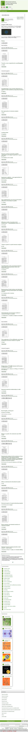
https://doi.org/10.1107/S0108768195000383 (9, 351)
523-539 (11, 324)
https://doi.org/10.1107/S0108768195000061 (9, 298)
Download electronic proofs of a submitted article (10, 708)
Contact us (7, 728)
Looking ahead (4, 132)
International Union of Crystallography (16, 727)
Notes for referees (5, 696)
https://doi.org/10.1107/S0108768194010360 (9, 441)
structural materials (7, 604)
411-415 (11, 95)
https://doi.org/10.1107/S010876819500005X (9, 251)
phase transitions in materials (8, 591)
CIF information (4, 697)
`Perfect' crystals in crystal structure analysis (11, 244)
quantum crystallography (8, 596)
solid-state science (7, 601)
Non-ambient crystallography (7, 664)
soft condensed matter (7, 599)
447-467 (11, 184)
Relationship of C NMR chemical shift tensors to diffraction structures (11, 367)
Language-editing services (6, 704)
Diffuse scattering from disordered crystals (11, 481)
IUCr (4, 7)
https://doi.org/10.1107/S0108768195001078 (9, 274)
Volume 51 (19, 18)
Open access (4, 713)
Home (3, 728)
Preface (3, 40)
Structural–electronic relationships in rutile (11, 389)
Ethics (3, 714)
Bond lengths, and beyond (7, 410)
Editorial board (4, 701)
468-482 (11, 206)
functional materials (7, 586)
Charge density (7, 616)
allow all (4, 731)
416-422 (11, 117)
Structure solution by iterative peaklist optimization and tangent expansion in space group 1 (11, 154)
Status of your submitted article (7, 706)
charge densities (6, 570)
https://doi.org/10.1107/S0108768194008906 (9, 48)
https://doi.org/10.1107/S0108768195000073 (9, 419)
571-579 (11, 418)
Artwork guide (4, 699)
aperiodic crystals (7, 568)
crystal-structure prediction (8, 576)
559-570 (11, 395)
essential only (9, 731)
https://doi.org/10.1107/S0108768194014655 (9, 488)
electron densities (7, 583)
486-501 (11, 250)
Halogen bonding (7, 628)
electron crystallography (8, 581)
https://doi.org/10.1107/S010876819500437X (9, 207)
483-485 (11, 229)
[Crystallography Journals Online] (2, 7)
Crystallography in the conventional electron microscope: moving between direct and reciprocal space (11, 267)
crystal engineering (7, 573)
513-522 (11, 297)
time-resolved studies (7, 609)
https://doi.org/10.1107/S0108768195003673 (9, 532)
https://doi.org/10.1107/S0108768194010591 (9, 324)
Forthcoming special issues (6, 688)
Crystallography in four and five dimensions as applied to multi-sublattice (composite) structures (12, 89)
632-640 (11, 531)
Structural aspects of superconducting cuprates (12, 503)
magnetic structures (7, 588)
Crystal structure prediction (7, 640)
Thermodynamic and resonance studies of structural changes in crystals (10, 313)
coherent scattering (7, 571)
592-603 (11, 466)
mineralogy (6, 589)
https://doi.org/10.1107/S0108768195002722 (9, 467)
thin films (5, 607)
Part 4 (22, 18)
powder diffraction (7, 594)
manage (14, 731)
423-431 (11, 138)
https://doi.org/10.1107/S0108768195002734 (9, 185)
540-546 (11, 350)
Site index (11, 728)
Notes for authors (5, 694)
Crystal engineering (7, 676)
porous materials (6, 593)
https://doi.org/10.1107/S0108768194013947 (9, 162)
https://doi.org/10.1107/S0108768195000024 (9, 96)
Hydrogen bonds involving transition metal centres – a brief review (11, 547)
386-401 (11, 47)
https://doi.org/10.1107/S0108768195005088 (9, 396)
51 (9, 47)
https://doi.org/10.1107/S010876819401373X (9, 374)
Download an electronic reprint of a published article (11, 709)
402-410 (11, 73)
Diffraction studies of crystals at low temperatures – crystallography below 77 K (10, 223)
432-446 (11, 161)
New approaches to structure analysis (9, 111)
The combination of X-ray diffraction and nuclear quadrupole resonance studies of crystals (12, 340)
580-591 (11, 440)
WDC (10, 7)
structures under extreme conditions (10, 606)
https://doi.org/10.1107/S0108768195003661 (9, 139)
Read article (4, 66)
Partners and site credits (22, 728)
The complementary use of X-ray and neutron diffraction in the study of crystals (11, 200)
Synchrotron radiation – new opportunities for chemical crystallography (11, 178)
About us (15, 728)
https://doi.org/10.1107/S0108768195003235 (9, 74)
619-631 (11, 509)
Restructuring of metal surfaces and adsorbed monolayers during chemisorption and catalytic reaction (12, 290)
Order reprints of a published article (8, 711)
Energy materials (7, 652)
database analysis (7, 578)
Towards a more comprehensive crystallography (12, 63)
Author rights (4, 716)
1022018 (9, 414)
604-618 (11, 487)
